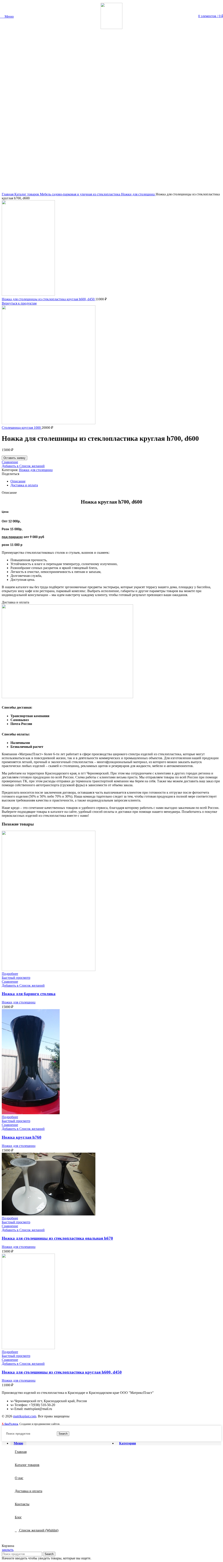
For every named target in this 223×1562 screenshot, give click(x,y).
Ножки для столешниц (138, 194)
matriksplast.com (24, 1416)
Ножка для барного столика (29, 993)
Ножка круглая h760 (21, 1137)
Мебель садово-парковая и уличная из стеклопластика (80, 194)
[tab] (115, 481)
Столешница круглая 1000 (22, 427)
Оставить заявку (14, 458)
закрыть (8, 1550)
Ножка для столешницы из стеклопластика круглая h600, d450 (48, 299)
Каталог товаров (27, 194)
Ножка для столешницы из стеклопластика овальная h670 (57, 1238)
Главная (8, 194)
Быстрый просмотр (16, 977)
